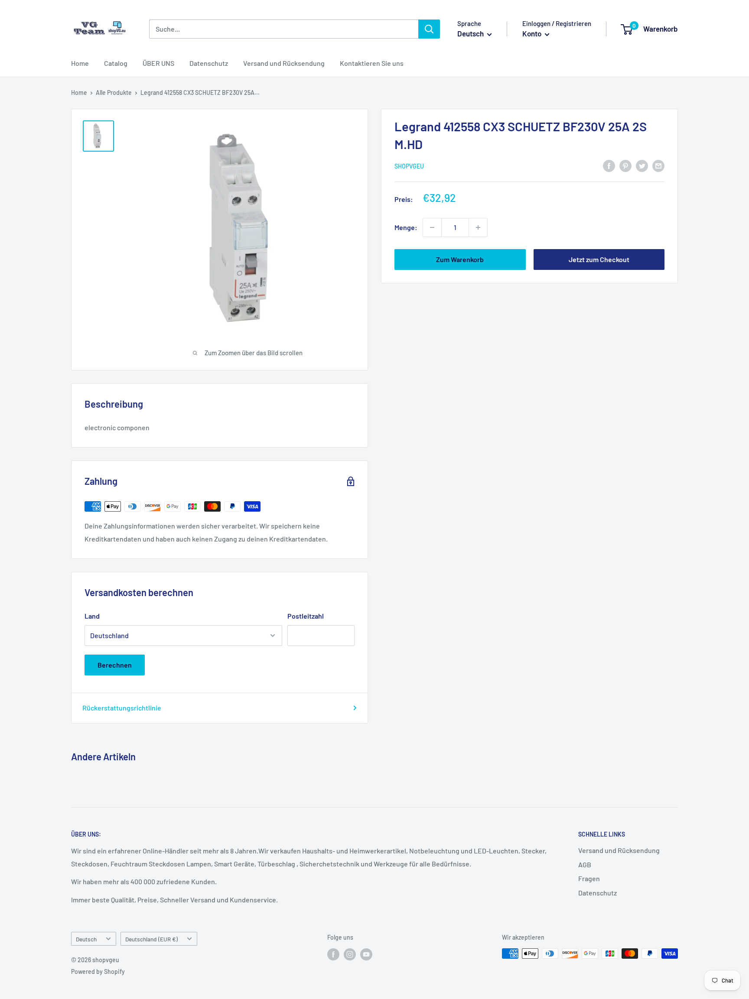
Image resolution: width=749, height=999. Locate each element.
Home (80, 63)
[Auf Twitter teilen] (642, 165)
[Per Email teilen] (658, 165)
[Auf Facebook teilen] (609, 165)
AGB (584, 864)
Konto (532, 33)
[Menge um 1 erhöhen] (478, 227)
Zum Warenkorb (460, 259)
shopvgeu (409, 166)
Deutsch (86, 939)
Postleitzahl (305, 616)
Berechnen (115, 665)
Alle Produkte (114, 92)
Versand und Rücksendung (284, 63)
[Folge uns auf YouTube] (366, 954)
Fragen (589, 878)
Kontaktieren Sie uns (372, 63)
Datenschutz (208, 63)
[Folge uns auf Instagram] (350, 954)
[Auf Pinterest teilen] (625, 165)
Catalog (115, 63)
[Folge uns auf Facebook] (333, 954)
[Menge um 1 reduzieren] (432, 227)
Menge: (405, 227)
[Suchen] (429, 29)
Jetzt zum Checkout (599, 259)
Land (92, 616)
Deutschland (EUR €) (151, 939)
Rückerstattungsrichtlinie (121, 708)
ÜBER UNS (158, 63)
